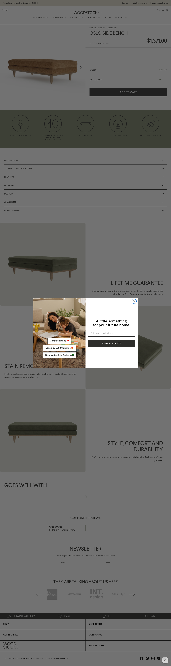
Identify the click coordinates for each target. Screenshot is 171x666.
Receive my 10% (111, 343)
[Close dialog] (134, 301)
